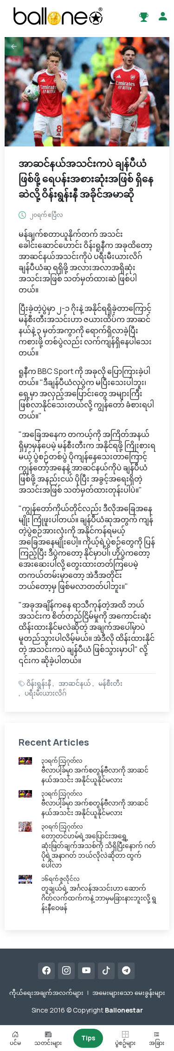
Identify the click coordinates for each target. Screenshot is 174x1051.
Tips (88, 1037)
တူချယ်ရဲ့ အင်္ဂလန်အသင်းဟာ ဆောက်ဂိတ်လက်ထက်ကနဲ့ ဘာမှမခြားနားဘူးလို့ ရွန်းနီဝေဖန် (98, 898)
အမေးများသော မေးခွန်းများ (128, 992)
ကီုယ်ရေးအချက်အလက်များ (46, 992)
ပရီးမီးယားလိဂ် (45, 693)
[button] (14, 46)
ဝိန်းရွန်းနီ (38, 683)
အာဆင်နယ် (74, 683)
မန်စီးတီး (110, 683)
